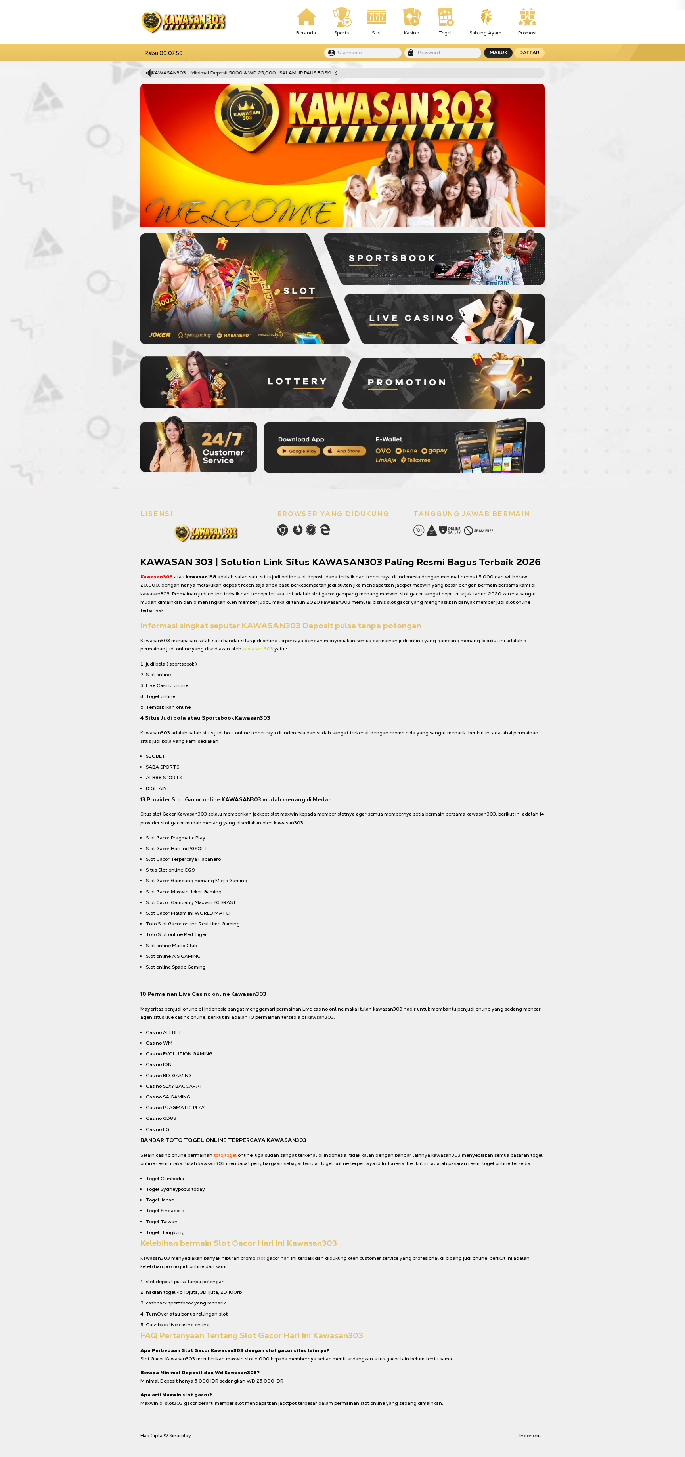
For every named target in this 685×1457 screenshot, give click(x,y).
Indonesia (530, 1435)
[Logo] (183, 22)
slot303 (174, 1403)
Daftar (529, 53)
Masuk (498, 53)
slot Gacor (164, 814)
